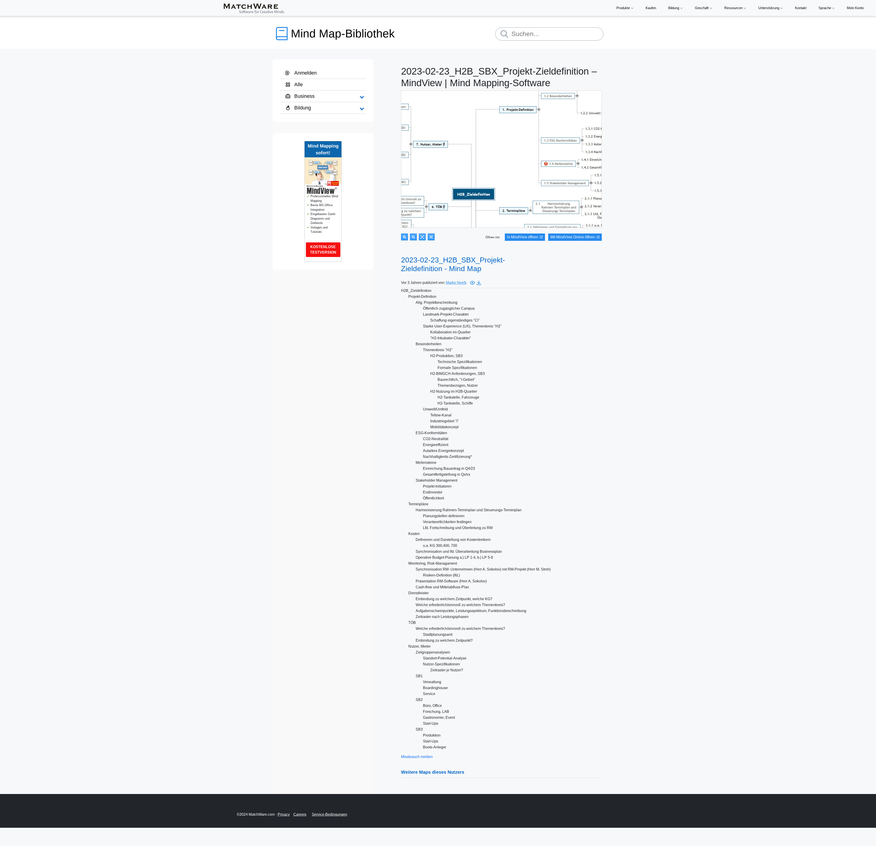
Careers (299, 814)
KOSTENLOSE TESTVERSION (323, 249)
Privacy (284, 814)
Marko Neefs (456, 283)
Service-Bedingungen (329, 814)
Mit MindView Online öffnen (572, 237)
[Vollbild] (431, 237)
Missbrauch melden (417, 757)
